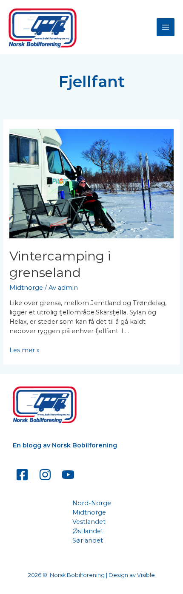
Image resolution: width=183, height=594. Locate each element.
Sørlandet (87, 540)
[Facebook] (22, 474)
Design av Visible (132, 575)
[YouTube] (68, 474)
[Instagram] (45, 474)
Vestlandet (89, 522)
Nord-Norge (91, 503)
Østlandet (87, 531)
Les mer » (24, 350)
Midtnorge (26, 287)
